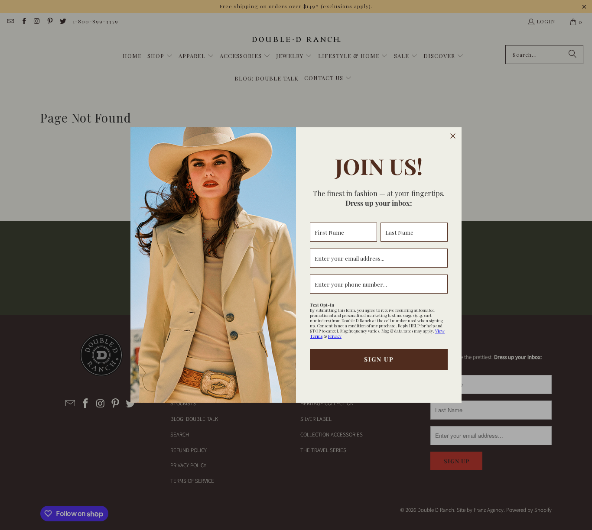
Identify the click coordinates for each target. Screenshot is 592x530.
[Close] (453, 136)
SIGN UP (379, 359)
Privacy (335, 336)
